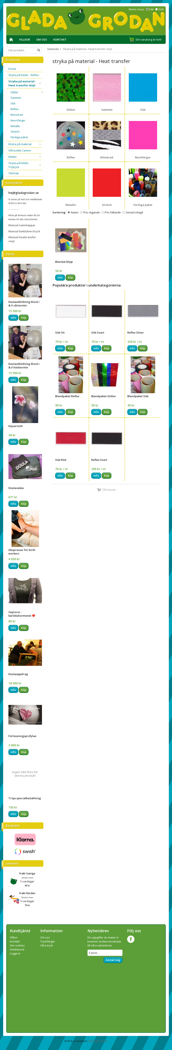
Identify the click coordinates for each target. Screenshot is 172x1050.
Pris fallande (113, 212)
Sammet (15, 98)
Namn (74, 212)
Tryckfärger (47, 941)
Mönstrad (16, 115)
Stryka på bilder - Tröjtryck (19, 165)
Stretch (15, 131)
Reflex (14, 109)
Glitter (14, 92)
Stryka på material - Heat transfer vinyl (22, 83)
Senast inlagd (134, 212)
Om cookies (17, 945)
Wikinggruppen (98, 1041)
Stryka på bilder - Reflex (23, 75)
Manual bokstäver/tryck (24, 231)
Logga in (15, 953)
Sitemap (13, 173)
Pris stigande (91, 212)
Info (13, 317)
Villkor (24, 39)
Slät (12, 103)
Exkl (161, 9)
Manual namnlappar (21, 225)
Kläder (12, 157)
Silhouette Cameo (19, 150)
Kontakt (59, 39)
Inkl (151, 9)
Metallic (15, 126)
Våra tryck (46, 945)
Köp (23, 317)
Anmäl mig (113, 960)
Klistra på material (19, 144)
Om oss (41, 39)
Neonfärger (17, 120)
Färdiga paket (19, 137)
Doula (12, 69)
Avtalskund (17, 949)
